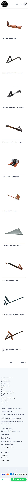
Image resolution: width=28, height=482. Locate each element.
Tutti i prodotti (4, 402)
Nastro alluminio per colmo (11, 176)
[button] (19, 479)
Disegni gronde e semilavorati (8, 394)
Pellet (2, 396)
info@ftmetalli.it (9, 447)
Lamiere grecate (5, 379)
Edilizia (2, 388)
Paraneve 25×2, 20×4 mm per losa (13, 314)
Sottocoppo (4, 400)
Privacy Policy (4, 455)
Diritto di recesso (5, 460)
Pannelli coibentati (5, 384)
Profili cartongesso (5, 386)
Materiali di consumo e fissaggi (8, 398)
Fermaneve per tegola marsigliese (13, 107)
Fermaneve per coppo (9, 38)
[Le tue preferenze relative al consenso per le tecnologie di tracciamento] (2, 479)
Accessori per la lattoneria (7, 392)
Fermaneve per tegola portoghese (13, 142)
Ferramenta (4, 390)
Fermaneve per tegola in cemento (13, 73)
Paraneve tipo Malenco (10, 211)
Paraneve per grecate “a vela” (12, 245)
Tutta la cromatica (5, 381)
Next (22, 362)
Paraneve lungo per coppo (11, 280)
